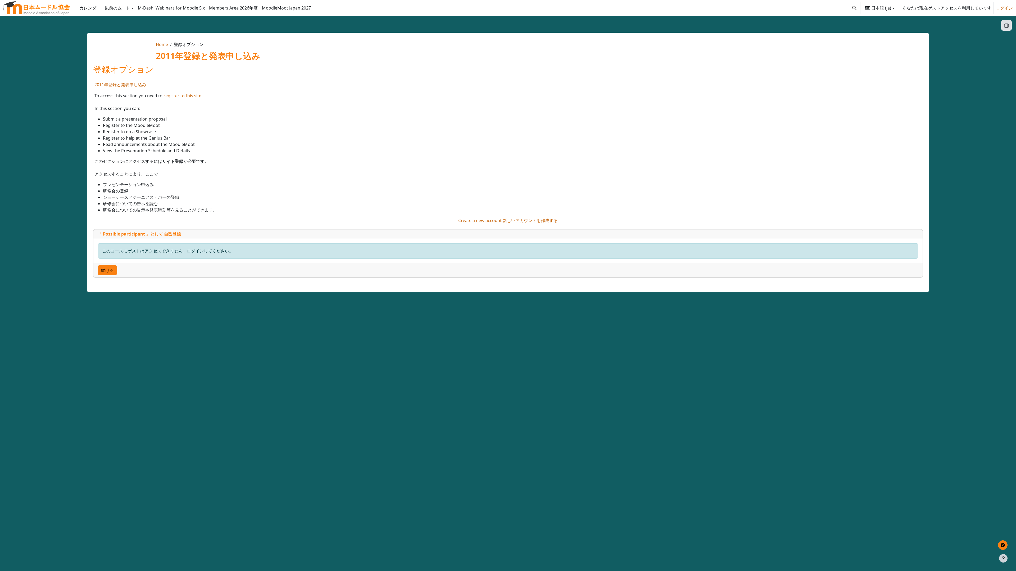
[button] (854, 8)
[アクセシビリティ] (1003, 545)
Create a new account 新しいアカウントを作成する (508, 220)
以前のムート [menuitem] (117, 8)
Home (162, 44)
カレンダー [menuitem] (90, 8)
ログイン (1004, 8)
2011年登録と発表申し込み (120, 85)
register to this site (182, 96)
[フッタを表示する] (1003, 558)
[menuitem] (171, 8)
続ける (107, 270)
